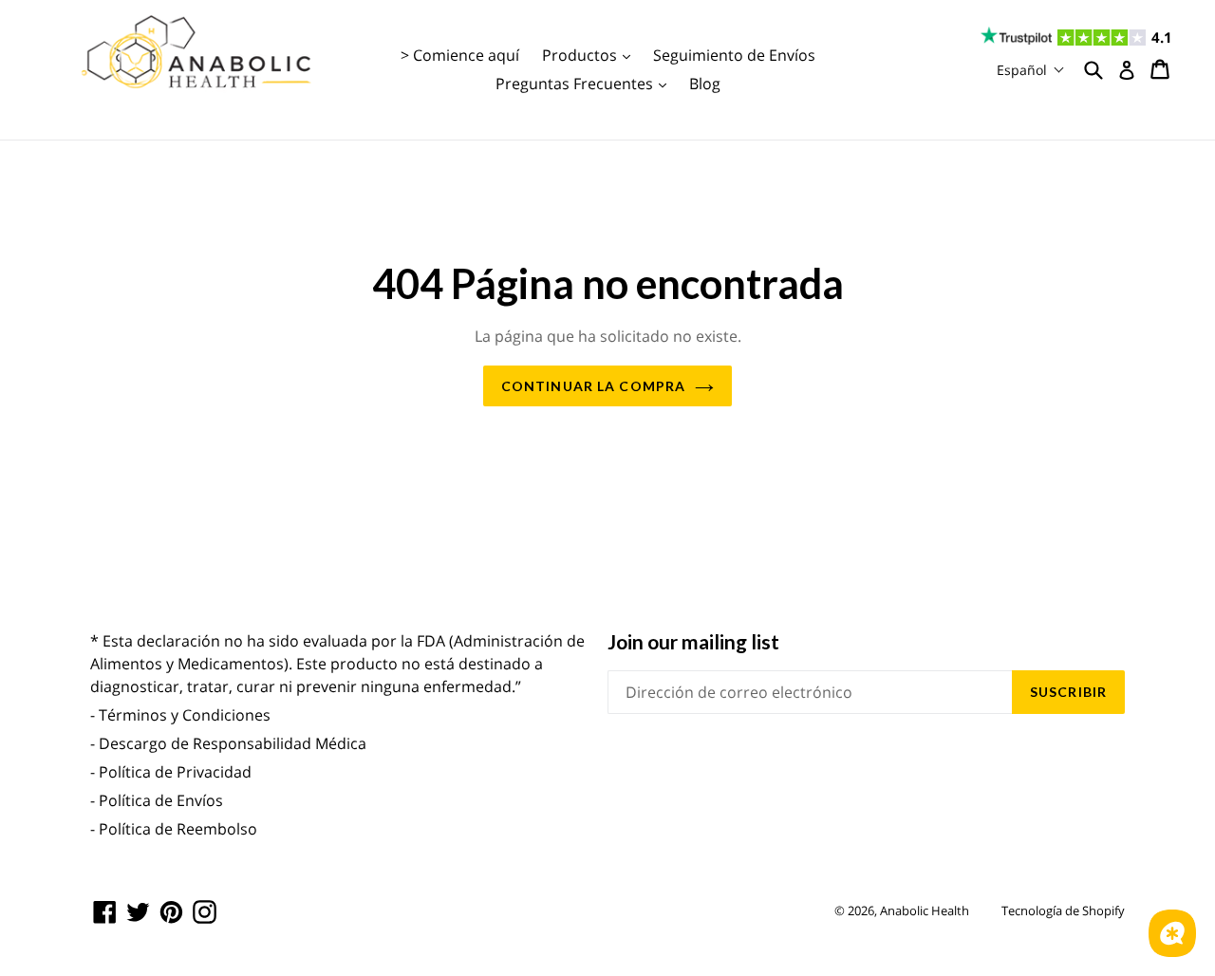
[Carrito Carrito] (1161, 69)
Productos (591, 55)
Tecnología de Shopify (1063, 910)
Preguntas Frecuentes (585, 83)
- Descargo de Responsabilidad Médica (228, 743)
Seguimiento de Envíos (734, 55)
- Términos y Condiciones (180, 714)
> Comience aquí (460, 55)
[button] (1031, 69)
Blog (704, 83)
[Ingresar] (1126, 70)
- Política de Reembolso (173, 828)
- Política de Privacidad (171, 771)
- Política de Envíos (156, 800)
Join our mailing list (693, 641)
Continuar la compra (593, 386)
